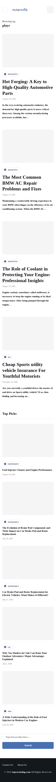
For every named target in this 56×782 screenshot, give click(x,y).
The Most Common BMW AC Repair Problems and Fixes (21, 183)
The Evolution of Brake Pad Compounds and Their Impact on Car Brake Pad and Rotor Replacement (26, 531)
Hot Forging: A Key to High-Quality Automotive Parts (27, 87)
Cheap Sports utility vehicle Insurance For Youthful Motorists (23, 370)
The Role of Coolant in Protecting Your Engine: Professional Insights (26, 274)
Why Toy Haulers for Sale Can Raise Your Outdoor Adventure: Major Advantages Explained (24, 656)
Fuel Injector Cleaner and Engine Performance (27, 470)
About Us (22, 765)
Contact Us (7, 765)
